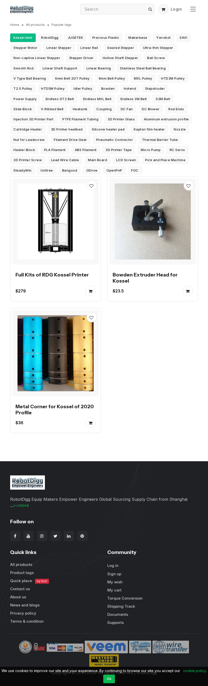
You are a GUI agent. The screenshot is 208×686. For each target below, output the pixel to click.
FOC (134, 170)
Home (14, 25)
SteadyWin (22, 170)
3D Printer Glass (121, 119)
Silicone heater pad (108, 129)
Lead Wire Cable (65, 160)
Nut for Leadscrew (29, 140)
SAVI (183, 37)
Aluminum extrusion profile (166, 119)
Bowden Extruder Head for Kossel (145, 278)
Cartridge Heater (27, 129)
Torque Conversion (125, 598)
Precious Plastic (105, 37)
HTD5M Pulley (52, 88)
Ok (109, 679)
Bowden (108, 88)
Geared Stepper (120, 48)
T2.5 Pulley (22, 88)
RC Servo (177, 150)
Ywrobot (163, 37)
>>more (21, 505)
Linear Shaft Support (60, 68)
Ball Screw (156, 58)
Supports (115, 622)
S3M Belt (163, 99)
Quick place (28, 580)
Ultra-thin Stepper (158, 48)
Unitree (47, 170)
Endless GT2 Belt (60, 99)
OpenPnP (114, 170)
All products (35, 25)
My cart (114, 590)
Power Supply (25, 99)
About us (18, 597)
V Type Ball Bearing (29, 78)
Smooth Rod (23, 68)
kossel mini (22, 37)
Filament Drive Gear (70, 140)
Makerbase (137, 37)
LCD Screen (126, 160)
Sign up (114, 573)
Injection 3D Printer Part (33, 119)
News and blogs (25, 605)
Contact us (20, 588)
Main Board (97, 160)
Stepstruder (155, 88)
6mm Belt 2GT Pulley (72, 78)
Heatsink (80, 109)
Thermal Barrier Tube (160, 140)
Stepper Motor (25, 48)
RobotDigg (50, 37)
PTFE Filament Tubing (80, 119)
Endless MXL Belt (97, 99)
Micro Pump (151, 150)
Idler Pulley (83, 88)
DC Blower (151, 109)
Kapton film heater (149, 129)
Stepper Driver (81, 58)
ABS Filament (86, 150)
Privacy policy (23, 613)
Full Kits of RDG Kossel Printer (52, 275)
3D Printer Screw (27, 160)
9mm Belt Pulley (112, 78)
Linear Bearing (98, 68)
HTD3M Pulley (172, 78)
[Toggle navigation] (193, 9)
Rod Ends (176, 109)
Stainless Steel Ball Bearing (143, 68)
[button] (163, 9)
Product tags (22, 572)
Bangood (69, 170)
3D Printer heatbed (67, 129)
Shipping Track (121, 606)
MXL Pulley (143, 78)
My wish (115, 582)
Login (176, 9)
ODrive (92, 170)
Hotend (130, 88)
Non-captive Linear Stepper (36, 58)
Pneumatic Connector (114, 140)
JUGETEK (75, 37)
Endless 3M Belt (133, 99)
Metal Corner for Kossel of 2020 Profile (54, 409)
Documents (117, 614)
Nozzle (180, 129)
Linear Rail (89, 48)
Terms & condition (27, 621)
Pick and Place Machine (165, 160)
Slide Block (22, 109)
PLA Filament (55, 150)
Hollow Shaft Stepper (120, 58)
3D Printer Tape (119, 150)
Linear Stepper (58, 48)
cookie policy (194, 671)
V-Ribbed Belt (52, 109)
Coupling (104, 109)
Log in (112, 565)
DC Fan (127, 109)
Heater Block (24, 150)
